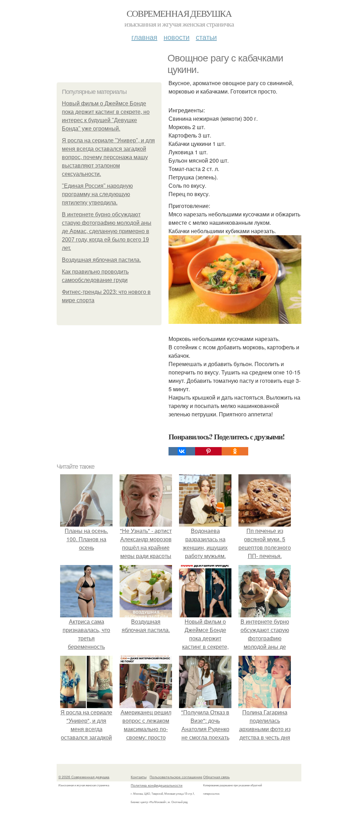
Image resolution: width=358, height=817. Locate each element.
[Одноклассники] (235, 451)
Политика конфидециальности (156, 785)
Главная (144, 37)
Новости (176, 37)
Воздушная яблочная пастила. (101, 260)
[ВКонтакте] (182, 451)
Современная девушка (179, 13)
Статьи (206, 37)
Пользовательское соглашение (176, 776)
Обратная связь (216, 776)
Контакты (138, 776)
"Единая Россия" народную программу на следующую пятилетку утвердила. (97, 194)
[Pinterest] (208, 451)
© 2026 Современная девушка (83, 776)
